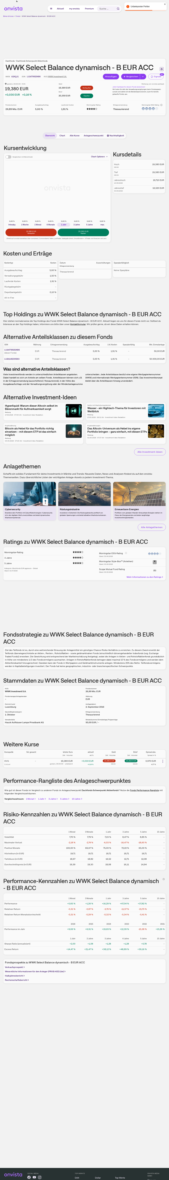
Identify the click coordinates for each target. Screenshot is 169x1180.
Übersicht (50, 135)
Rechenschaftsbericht (16, 980)
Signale (157, 76)
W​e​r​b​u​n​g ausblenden (108, 36)
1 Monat (30, 798)
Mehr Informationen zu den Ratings (144, 577)
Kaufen (87, 96)
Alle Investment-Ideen (149, 451)
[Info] (161, 105)
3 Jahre (52, 798)
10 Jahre (76, 798)
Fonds (17, 16)
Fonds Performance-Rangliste (144, 790)
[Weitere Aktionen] (163, 761)
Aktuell (60, 8)
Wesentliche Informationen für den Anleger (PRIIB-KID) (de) (34, 971)
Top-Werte (120, 1177)
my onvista (74, 8)
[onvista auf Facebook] (29, 1178)
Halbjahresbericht (14, 975)
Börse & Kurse (8, 16)
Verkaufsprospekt (14, 967)
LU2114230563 (12, 358)
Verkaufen (86, 88)
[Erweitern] (143, 76)
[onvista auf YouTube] (34, 1178)
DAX (77, 1177)
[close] (165, 4)
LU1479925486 (12, 349)
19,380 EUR (109, 761)
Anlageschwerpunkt (93, 135)
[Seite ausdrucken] (162, 69)
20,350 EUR (131, 761)
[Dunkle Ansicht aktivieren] (17, 1)
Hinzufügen (111, 76)
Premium (89, 8)
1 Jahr (41, 798)
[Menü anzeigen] (51, 8)
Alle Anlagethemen (151, 527)
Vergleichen (132, 76)
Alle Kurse (74, 135)
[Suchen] (118, 8)
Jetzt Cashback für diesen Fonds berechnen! (128, 87)
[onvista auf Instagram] (39, 1178)
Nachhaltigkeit (117, 135)
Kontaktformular (78, 324)
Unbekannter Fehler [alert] (140, 6)
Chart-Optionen (98, 156)
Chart (62, 135)
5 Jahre (64, 798)
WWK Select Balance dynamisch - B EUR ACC (38, 16)
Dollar (98, 1177)
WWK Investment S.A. (57, 76)
